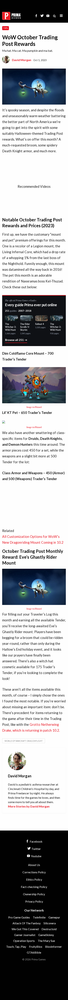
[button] (61, 15)
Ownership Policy (34, 894)
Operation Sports (24, 940)
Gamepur (54, 917)
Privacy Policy (34, 901)
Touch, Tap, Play (16, 946)
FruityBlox (35, 946)
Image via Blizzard (34, 407)
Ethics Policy (34, 879)
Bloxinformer (53, 946)
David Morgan (21, 60)
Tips (5, 28)
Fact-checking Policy (34, 886)
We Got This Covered (25, 929)
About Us (34, 865)
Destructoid (49, 929)
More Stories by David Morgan (29, 806)
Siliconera (50, 923)
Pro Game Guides (19, 917)
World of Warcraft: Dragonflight (24, 741)
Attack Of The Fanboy (27, 923)
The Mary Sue (46, 940)
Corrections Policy (34, 872)
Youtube (35, 856)
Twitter (36, 848)
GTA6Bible (34, 952)
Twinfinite (39, 917)
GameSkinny (46, 935)
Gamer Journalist (24, 935)
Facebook (35, 841)
